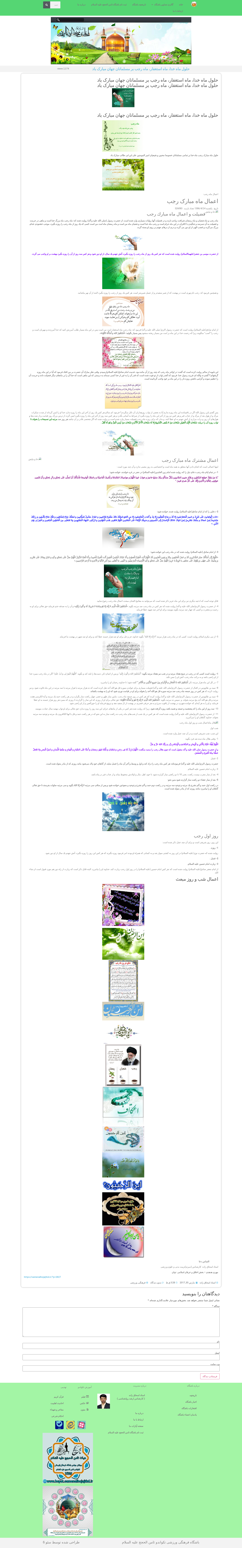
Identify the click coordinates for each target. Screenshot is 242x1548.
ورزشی (133, 1282)
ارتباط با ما (178, 11)
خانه (181, 4)
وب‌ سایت (215, 1364)
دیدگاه (216, 1306)
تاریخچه (193, 1395)
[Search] (46, 4)
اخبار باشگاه (191, 1402)
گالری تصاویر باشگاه (163, 4)
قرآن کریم (59, 1396)
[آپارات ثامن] (81, 1425)
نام (218, 1341)
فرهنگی (142, 1282)
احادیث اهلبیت (57, 1403)
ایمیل (217, 1353)
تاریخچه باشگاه (139, 4)
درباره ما (81, 4)
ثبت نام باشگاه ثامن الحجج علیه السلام (109, 4)
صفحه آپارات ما (136, 1426)
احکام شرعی (57, 1416)
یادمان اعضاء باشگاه (187, 1414)
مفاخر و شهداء (57, 1409)
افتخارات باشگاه (189, 1408)
